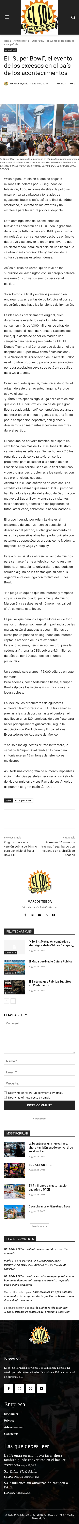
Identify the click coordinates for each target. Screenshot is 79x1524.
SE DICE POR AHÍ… (40, 1164)
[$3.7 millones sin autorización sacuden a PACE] (14, 1191)
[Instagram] (32, 914)
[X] (30, 94)
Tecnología (12, 1465)
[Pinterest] (39, 94)
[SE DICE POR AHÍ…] (14, 1170)
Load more (38, 1226)
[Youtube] (53, 914)
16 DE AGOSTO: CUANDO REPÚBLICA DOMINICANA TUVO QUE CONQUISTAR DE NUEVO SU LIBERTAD (35, 1265)
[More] (67, 94)
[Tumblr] (58, 94)
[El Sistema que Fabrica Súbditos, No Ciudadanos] (14, 987)
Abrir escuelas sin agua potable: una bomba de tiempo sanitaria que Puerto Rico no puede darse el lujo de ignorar (39, 1280)
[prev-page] (6, 1001)
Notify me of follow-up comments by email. (35, 1092)
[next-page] (13, 1001)
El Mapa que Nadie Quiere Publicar (51, 961)
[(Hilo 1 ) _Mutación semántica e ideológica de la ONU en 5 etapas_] (14, 947)
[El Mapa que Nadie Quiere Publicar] (14, 967)
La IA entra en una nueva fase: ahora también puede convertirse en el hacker (51, 1147)
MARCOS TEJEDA (19, 83)
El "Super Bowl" (23, 800)
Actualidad (20, 40)
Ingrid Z (8, 1260)
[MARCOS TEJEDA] (6, 84)
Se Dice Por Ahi (13, 1476)
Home (7, 40)
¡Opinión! (9, 992)
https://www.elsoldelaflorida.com (39, 907)
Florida (9, 1492)
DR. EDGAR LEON (14, 1249)
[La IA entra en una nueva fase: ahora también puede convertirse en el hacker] (14, 1149)
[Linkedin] (49, 94)
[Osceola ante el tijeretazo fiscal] (14, 1212)
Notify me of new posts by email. (29, 1097)
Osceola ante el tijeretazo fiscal (50, 1206)
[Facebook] (21, 94)
